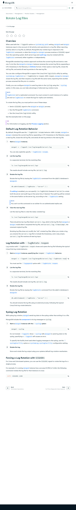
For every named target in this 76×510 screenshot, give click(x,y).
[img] (7, 35)
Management (19, 13)
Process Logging (37, 124)
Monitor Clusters (29, 13)
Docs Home (9, 13)
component (26, 319)
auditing (14, 191)
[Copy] (68, 147)
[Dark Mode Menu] (72, 8)
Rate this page (10, 32)
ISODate (33, 67)
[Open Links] (72, 2)
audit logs (43, 55)
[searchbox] (41, 8)
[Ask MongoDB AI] (69, 8)
